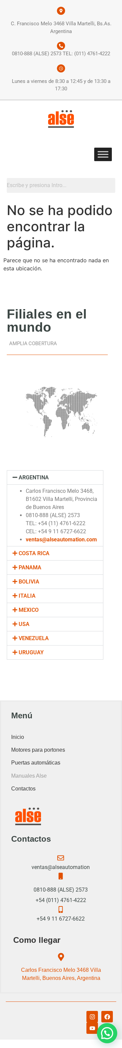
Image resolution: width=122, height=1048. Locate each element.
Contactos (23, 788)
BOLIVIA (29, 581)
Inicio (17, 737)
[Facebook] (107, 1016)
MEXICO (29, 610)
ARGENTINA (34, 477)
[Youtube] (92, 1028)
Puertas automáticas (35, 763)
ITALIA (27, 596)
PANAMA (30, 567)
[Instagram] (92, 1016)
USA (24, 624)
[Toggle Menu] (103, 154)
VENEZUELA (34, 638)
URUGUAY (31, 652)
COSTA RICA (34, 553)
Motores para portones (38, 750)
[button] (55, 477)
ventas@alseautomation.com (61, 539)
